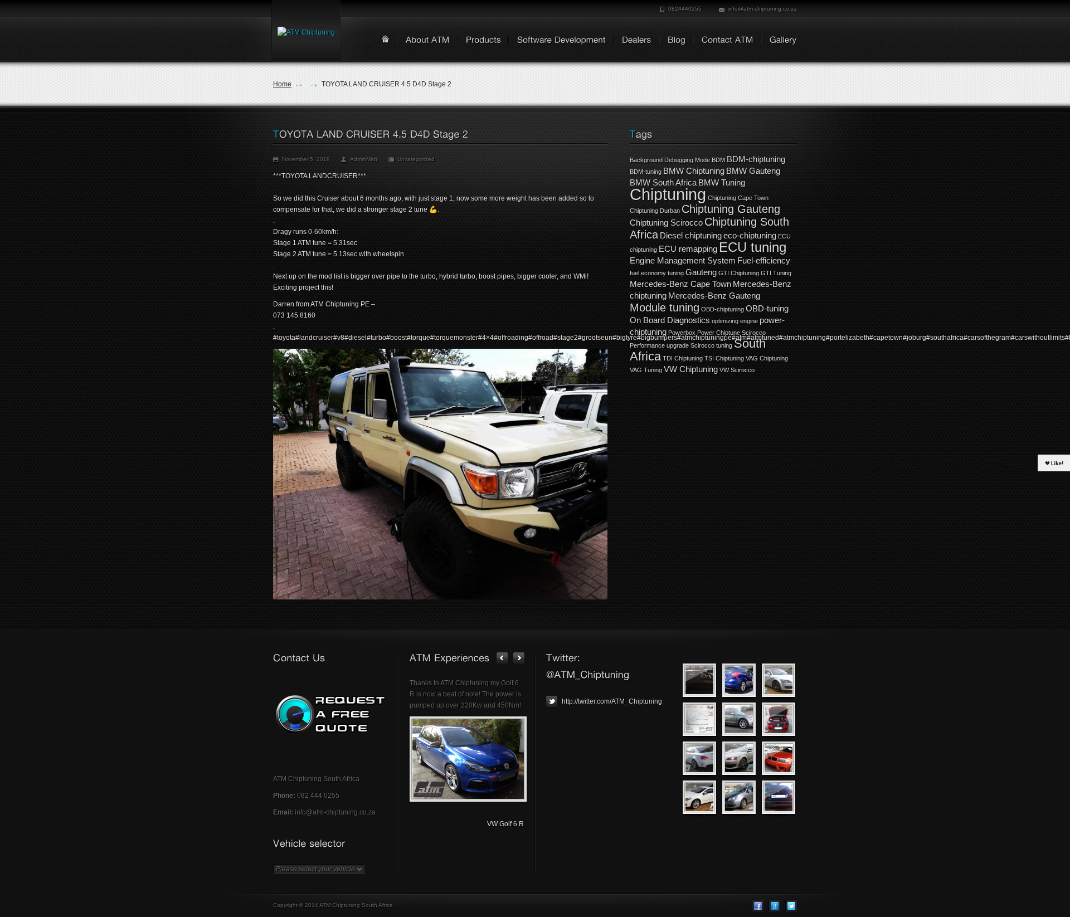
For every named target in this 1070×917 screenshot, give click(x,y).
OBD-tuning (767, 308)
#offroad (540, 338)
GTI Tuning (776, 273)
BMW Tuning (721, 182)
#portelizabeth (847, 338)
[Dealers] (632, 40)
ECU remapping (688, 248)
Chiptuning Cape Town (738, 197)
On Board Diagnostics (670, 320)
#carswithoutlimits (1038, 338)
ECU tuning (752, 247)
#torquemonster (454, 338)
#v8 (338, 338)
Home (282, 84)
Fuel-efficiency (763, 260)
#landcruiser (314, 338)
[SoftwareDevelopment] (557, 40)
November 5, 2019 (306, 159)
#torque (418, 338)
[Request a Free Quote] (330, 714)
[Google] (774, 905)
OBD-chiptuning (722, 309)
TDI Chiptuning (683, 358)
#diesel (355, 338)
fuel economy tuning (657, 273)
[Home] (386, 39)
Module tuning (664, 307)
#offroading (511, 338)
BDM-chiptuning (756, 159)
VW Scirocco (737, 370)
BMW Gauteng (753, 170)
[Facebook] (757, 905)
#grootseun (595, 338)
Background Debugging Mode (670, 160)
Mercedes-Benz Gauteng (714, 295)
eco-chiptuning (749, 235)
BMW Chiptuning (693, 170)
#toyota (284, 338)
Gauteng (701, 272)
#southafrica (945, 338)
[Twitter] (791, 905)
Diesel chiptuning (691, 235)
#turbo (376, 338)
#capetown (886, 338)
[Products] (479, 40)
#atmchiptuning (802, 338)
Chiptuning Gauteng (731, 209)
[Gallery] (779, 40)
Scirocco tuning (711, 345)
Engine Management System (683, 260)
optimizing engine (735, 321)
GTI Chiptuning (738, 273)
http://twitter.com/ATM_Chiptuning (611, 701)
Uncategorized (416, 159)
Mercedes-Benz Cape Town (680, 284)
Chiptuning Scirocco (666, 222)
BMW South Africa (663, 182)
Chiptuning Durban (655, 210)
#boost (396, 338)
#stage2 (565, 338)
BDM (718, 160)
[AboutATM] (424, 40)
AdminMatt (363, 159)
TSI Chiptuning (724, 358)
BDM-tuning (646, 171)
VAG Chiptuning (767, 358)
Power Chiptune (718, 332)
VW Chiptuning (691, 369)
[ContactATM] (723, 40)
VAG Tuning (646, 370)
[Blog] (672, 40)
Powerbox (682, 332)
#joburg (914, 338)
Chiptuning (668, 194)
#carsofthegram (987, 338)
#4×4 (486, 338)
